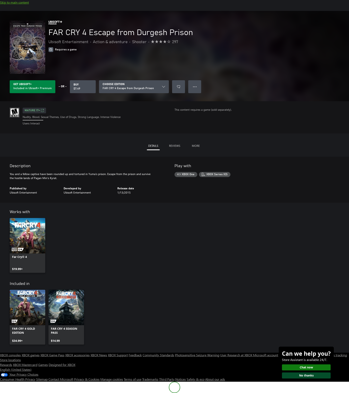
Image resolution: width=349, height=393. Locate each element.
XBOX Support (118, 355)
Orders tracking (336, 355)
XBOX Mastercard (25, 365)
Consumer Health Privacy (17, 379)
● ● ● (195, 86)
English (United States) (16, 369)
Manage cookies (111, 379)
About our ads (215, 379)
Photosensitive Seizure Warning (197, 355)
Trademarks (150, 379)
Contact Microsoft (60, 379)
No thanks (306, 375)
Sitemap (42, 379)
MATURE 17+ (32, 110)
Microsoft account (265, 355)
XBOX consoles (10, 355)
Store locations (10, 360)
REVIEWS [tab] (174, 146)
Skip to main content (14, 2)
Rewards (6, 365)
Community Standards (158, 355)
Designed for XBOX (62, 365)
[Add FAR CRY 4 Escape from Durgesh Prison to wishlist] (178, 86)
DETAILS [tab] (153, 146)
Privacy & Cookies (87, 379)
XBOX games (31, 355)
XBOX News (98, 355)
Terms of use (132, 379)
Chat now (306, 367)
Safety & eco (195, 379)
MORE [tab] (196, 146)
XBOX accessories (77, 355)
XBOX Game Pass (52, 355)
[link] (27, 245)
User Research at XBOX (236, 355)
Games (43, 365)
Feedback (135, 355)
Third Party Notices (172, 379)
